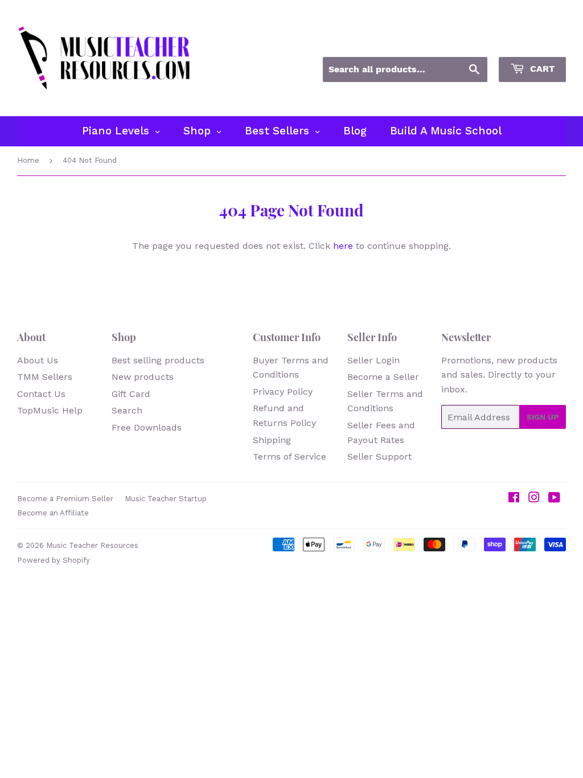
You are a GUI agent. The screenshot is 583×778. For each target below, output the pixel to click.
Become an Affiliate (53, 513)
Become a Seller (383, 376)
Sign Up (543, 416)
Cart (541, 68)
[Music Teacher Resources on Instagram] (534, 498)
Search (127, 410)
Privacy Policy (283, 391)
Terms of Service (289, 456)
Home (28, 160)
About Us (37, 360)
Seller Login (373, 360)
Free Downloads (147, 427)
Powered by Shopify (53, 560)
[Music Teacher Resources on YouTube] (554, 498)
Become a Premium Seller (65, 498)
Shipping (272, 440)
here (343, 245)
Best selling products (158, 360)
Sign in (463, 41)
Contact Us (41, 393)
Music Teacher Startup (166, 498)
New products (143, 376)
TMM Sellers (44, 376)
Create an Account (530, 41)
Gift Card (131, 393)
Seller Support (379, 456)
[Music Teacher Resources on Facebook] (514, 498)
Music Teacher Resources (92, 545)
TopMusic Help (50, 410)
